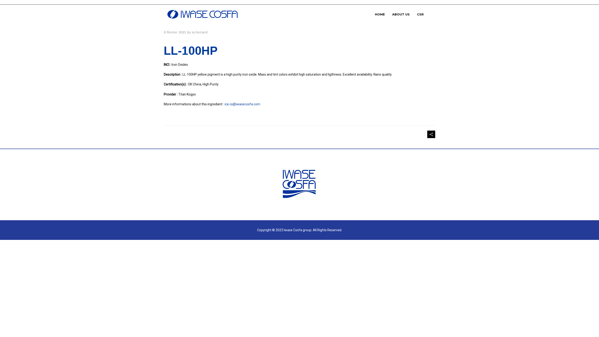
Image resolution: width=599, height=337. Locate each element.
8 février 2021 (175, 32)
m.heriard (200, 32)
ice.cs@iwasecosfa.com (242, 104)
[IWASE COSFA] (202, 14)
